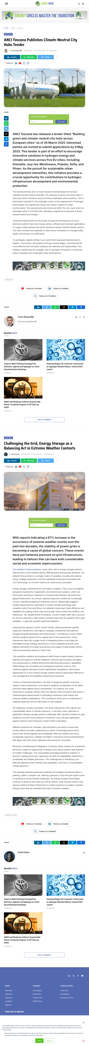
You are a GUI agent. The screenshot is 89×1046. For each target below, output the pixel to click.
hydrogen (8, 279)
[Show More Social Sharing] (56, 57)
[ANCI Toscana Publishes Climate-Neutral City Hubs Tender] (44, 87)
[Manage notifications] (83, 1041)
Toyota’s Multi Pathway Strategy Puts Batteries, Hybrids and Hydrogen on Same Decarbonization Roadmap (21, 366)
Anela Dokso (15, 454)
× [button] (83, 1022)
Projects (19, 28)
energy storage (11, 815)
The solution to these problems (27, 569)
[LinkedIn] (6, 118)
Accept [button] (39, 1041)
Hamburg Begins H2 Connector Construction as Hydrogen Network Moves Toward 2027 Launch (65, 366)
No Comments (40, 50)
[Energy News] (44, 3)
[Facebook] (6, 144)
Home (13, 28)
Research (8, 438)
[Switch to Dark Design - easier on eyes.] (78, 4)
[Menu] (6, 3)
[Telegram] (6, 139)
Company (36, 986)
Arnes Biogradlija (16, 50)
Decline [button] (49, 1041)
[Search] (82, 3)
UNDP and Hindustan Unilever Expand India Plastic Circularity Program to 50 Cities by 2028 (22, 404)
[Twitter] (6, 128)
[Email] (6, 134)
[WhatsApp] (6, 123)
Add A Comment (44, 420)
